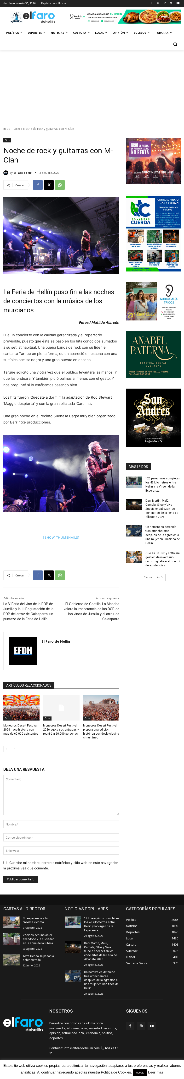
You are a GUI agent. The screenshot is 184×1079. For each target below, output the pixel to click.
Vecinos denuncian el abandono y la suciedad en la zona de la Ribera (38, 939)
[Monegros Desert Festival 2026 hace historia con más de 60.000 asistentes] (21, 708)
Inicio (7, 129)
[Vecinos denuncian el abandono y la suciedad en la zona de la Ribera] (11, 939)
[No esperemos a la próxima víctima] (11, 922)
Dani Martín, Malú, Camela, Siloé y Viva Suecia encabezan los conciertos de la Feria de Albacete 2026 (161, 508)
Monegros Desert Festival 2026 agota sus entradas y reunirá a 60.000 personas (61, 729)
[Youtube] (178, 3)
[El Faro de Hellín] (6, 172)
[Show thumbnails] (61, 537)
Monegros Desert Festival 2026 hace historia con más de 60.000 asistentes (20, 729)
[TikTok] (164, 3)
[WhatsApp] (60, 185)
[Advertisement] (92, 85)
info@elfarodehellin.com (82, 1048)
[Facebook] (151, 3)
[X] (171, 3)
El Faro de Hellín (24, 172)
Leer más (155, 1072)
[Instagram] (158, 3)
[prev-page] (6, 749)
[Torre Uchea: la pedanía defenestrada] (11, 960)
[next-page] (14, 749)
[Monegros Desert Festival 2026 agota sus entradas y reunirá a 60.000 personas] (61, 708)
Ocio (17, 129)
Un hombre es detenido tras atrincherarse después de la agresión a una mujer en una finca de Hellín (162, 535)
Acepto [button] (140, 1072)
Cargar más (152, 577)
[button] (175, 44)
